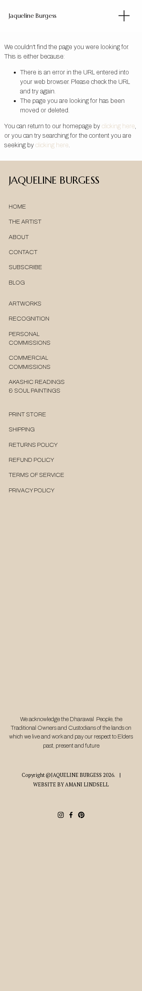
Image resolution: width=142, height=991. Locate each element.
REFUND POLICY (31, 460)
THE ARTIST (25, 221)
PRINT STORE (27, 414)
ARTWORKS (25, 303)
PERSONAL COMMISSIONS (29, 338)
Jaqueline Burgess (33, 15)
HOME (17, 206)
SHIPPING (22, 429)
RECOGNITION (29, 318)
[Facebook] (71, 815)
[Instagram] (61, 815)
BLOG (17, 282)
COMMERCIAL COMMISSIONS (29, 362)
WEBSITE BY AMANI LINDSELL (71, 784)
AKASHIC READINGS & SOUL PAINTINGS (37, 386)
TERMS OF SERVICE (36, 475)
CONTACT (23, 252)
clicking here (118, 126)
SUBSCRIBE (25, 267)
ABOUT (19, 237)
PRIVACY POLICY (31, 490)
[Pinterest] (81, 815)
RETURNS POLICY (33, 445)
